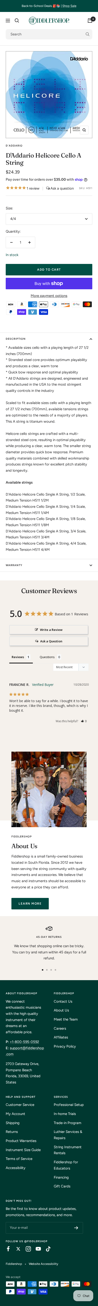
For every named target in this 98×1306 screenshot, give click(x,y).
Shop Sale (69, 6)
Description (16, 338)
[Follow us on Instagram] (26, 1248)
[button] (84, 721)
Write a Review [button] (51, 630)
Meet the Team (66, 1019)
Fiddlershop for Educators (66, 1165)
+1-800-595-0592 (24, 1042)
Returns (12, 1132)
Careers (60, 1028)
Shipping (13, 1123)
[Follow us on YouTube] (36, 1248)
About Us (61, 1010)
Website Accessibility (43, 1264)
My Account (15, 1114)
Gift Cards (62, 1186)
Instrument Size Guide (23, 1150)
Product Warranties (21, 1141)
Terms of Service (19, 1159)
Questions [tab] (47, 657)
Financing (61, 1177)
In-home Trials (65, 1114)
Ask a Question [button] (51, 641)
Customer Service (20, 1105)
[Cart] (90, 20)
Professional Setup (69, 1105)
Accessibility (15, 1168)
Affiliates (61, 1037)
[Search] (17, 20)
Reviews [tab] (18, 657)
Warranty (14, 565)
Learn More (30, 903)
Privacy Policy (65, 1046)
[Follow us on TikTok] (46, 1248)
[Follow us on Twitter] (16, 1248)
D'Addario (14, 145)
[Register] (76, 1227)
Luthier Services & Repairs (68, 1135)
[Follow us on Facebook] (6, 1248)
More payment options (49, 296)
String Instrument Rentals (68, 1150)
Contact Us (63, 1001)
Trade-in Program (67, 1123)
